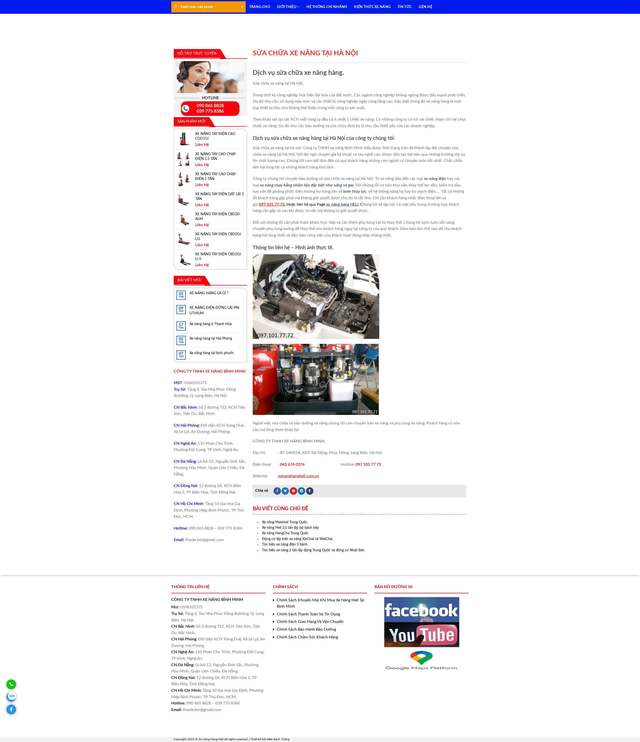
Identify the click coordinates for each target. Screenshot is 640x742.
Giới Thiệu (286, 7)
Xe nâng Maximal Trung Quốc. (285, 522)
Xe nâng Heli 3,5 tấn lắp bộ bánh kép (290, 528)
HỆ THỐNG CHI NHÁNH (326, 7)
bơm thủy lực (354, 191)
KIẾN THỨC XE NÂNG (372, 7)
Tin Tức (405, 7)
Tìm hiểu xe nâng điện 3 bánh (285, 544)
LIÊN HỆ (425, 7)
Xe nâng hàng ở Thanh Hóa (211, 324)
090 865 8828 (210, 106)
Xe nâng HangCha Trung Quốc (285, 533)
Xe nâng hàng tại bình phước (212, 353)
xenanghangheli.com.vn (298, 476)
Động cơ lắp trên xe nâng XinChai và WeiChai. (297, 539)
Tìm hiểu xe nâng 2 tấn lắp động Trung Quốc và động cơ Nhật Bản (313, 550)
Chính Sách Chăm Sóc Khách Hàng (307, 637)
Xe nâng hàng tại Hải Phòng (211, 338)
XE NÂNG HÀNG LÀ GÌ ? (209, 293)
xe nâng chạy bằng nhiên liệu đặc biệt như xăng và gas (307, 185)
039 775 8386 (210, 111)
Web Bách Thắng (278, 739)
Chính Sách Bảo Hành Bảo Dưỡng (306, 629)
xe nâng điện (435, 179)
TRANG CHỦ (259, 7)
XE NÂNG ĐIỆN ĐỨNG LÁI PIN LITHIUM (214, 310)
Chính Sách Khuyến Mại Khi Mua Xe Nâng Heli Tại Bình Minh (320, 603)
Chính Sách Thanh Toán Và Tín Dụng (308, 614)
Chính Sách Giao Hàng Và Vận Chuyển (310, 622)
